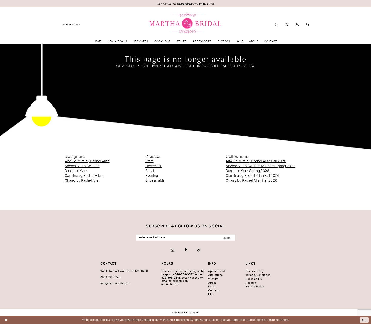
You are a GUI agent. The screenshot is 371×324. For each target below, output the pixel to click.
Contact (213, 290)
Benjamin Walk (76, 171)
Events (212, 287)
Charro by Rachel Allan (82, 180)
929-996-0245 (170, 277)
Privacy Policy (255, 271)
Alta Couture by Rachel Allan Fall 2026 (256, 161)
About (212, 283)
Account (251, 283)
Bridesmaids (155, 180)
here (285, 319)
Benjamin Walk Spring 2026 (247, 171)
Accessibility (254, 279)
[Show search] (276, 24)
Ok (364, 320)
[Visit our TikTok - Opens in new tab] (199, 250)
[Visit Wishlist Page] (287, 24)
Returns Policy (255, 287)
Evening (151, 176)
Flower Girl (153, 166)
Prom (149, 161)
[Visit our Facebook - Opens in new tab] (186, 250)
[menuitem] (71, 24)
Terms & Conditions (258, 275)
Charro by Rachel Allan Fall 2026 (251, 180)
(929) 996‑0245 (110, 277)
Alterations (215, 275)
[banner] (185, 23)
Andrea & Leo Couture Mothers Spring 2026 (260, 166)
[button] (297, 24)
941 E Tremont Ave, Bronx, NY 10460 (124, 271)
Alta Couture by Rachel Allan (87, 161)
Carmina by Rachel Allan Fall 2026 (252, 176)
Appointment (216, 271)
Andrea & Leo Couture (82, 166)
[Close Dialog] (5, 320)
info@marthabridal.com (115, 283)
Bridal (149, 171)
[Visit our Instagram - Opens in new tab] (172, 250)
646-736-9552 (184, 274)
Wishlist (213, 279)
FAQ (211, 294)
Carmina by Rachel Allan (84, 176)
